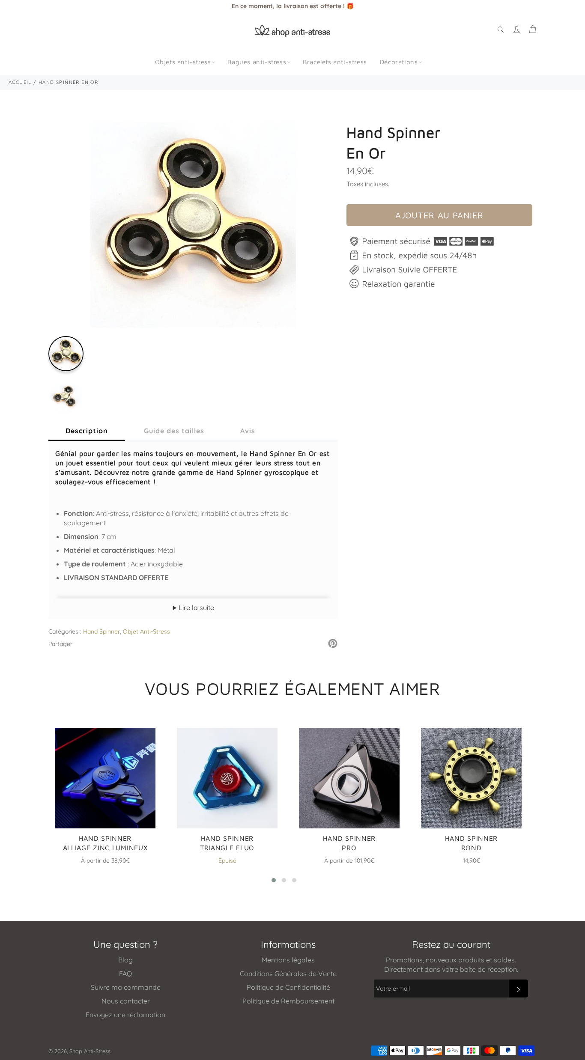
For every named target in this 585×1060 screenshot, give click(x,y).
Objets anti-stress (183, 62)
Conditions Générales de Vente (288, 973)
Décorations (399, 62)
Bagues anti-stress (256, 62)
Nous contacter (125, 1001)
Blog (125, 960)
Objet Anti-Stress (146, 631)
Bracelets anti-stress (335, 62)
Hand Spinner (101, 631)
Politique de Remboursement (288, 1001)
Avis (247, 430)
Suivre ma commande (126, 987)
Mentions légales (288, 960)
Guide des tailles (174, 430)
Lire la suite (195, 607)
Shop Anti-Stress (89, 1051)
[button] (274, 880)
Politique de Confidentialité (288, 987)
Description (87, 430)
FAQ (125, 973)
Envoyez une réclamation (125, 1014)
